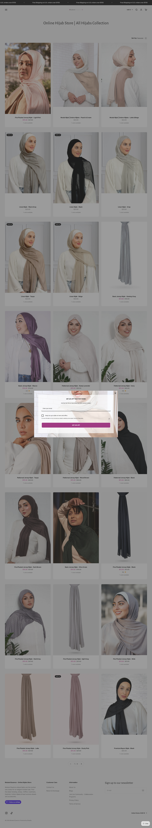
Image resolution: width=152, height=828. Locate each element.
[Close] (115, 393)
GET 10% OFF (76, 425)
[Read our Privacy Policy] (109, 419)
